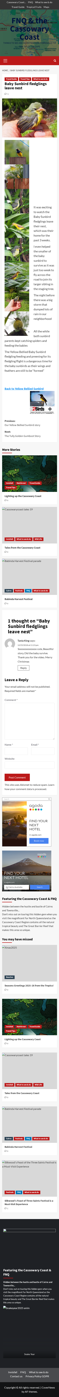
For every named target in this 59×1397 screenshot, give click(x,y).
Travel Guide (18, 7)
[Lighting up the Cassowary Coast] (29, 473)
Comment (11, 699)
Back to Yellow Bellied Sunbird (24, 389)
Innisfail (9, 483)
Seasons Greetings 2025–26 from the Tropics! (29, 985)
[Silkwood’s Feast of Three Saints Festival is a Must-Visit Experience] (29, 1178)
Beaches (9, 977)
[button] (5, 60)
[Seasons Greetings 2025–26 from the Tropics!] (29, 963)
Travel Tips (25, 79)
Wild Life (38, 539)
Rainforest (21, 483)
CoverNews (48, 1387)
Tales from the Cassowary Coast (22, 548)
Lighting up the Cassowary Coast (23, 496)
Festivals (19, 590)
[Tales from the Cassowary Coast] (29, 525)
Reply (23, 667)
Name (9, 744)
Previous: (22, 423)
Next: (22, 434)
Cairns (8, 590)
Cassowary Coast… (16, 2)
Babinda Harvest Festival (19, 599)
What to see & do (43, 2)
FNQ (30, 2)
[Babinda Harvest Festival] (29, 577)
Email (35, 744)
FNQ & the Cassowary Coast (29, 29)
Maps (46, 7)
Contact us (16, 1376)
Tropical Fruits (34, 7)
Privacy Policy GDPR (37, 1376)
